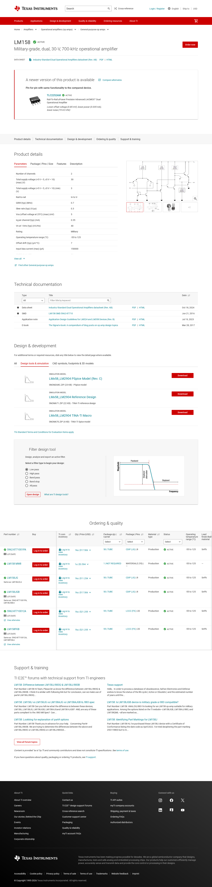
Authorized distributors (121, 822)
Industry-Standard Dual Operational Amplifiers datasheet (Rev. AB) (65, 59)
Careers (18, 805)
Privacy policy (52, 873)
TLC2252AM (54, 95)
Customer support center (74, 817)
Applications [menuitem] (36, 21)
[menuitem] (196, 21)
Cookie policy (36, 873)
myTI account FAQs (71, 833)
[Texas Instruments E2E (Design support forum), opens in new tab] (171, 811)
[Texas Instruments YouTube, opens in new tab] (183, 811)
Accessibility (20, 873)
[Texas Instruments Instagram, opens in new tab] (160, 801)
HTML (109, 59)
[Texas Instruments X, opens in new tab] (183, 801)
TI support (91, 757)
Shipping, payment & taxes (123, 811)
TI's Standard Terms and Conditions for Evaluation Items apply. (44, 432)
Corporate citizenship (24, 839)
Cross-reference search (73, 811)
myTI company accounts (122, 805)
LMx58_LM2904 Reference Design (72, 397)
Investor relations (22, 828)
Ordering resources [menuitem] (113, 21)
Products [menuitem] (18, 21)
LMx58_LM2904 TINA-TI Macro (70, 415)
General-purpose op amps (92, 29)
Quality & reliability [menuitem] (87, 21)
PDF (101, 59)
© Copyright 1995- (25, 880)
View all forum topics (27, 742)
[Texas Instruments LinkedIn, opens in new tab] (160, 811)
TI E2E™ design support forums (77, 805)
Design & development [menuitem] (60, 21)
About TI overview (22, 800)
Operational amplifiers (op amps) (57, 29)
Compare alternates (112, 80)
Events (17, 822)
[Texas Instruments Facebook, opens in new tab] (171, 801)
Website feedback (119, 873)
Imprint (135, 873)
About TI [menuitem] (133, 21)
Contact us (67, 800)
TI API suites (116, 800)
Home (17, 29)
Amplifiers (28, 29)
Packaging (67, 822)
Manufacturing (21, 833)
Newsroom (19, 811)
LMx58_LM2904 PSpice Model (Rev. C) (75, 378)
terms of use (122, 750)
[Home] (36, 8)
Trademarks (102, 873)
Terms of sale (69, 873)
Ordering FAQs (117, 817)
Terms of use (86, 873)
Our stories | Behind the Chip (27, 817)
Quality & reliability (71, 828)
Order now (190, 44)
